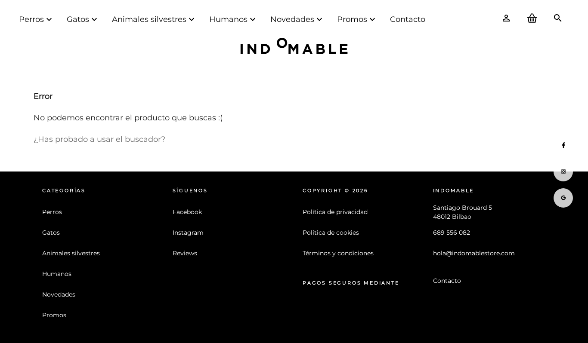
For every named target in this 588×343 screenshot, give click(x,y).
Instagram (188, 232)
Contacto (407, 19)
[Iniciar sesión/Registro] (506, 19)
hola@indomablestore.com (474, 253)
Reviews (185, 253)
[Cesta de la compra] (532, 19)
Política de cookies (331, 232)
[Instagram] (563, 171)
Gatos (78, 19)
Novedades (292, 19)
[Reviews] (563, 198)
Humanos (228, 19)
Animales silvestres (149, 19)
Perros (31, 19)
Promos (352, 19)
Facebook (187, 212)
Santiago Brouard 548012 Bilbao (462, 212)
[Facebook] (563, 145)
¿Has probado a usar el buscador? (99, 139)
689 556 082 (451, 232)
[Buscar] (558, 19)
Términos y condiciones (338, 253)
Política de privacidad (335, 212)
